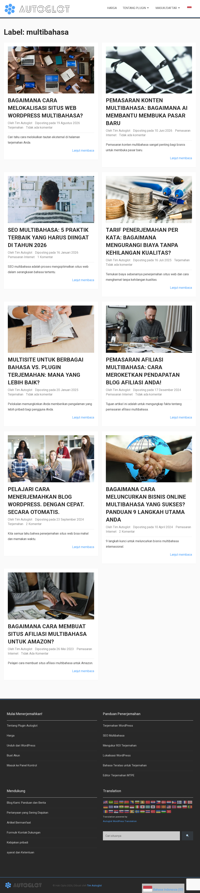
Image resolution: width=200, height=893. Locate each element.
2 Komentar (34, 524)
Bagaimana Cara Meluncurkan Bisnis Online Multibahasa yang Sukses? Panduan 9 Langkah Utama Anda (146, 504)
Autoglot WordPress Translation (120, 821)
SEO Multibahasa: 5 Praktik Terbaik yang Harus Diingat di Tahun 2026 (48, 237)
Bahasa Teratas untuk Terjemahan (125, 765)
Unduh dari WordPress (21, 745)
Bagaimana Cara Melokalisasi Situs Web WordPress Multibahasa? (45, 108)
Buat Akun (13, 755)
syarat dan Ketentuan (20, 852)
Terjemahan (15, 127)
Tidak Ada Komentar (34, 653)
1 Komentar (45, 257)
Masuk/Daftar (166, 8)
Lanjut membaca (83, 150)
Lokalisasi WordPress (117, 755)
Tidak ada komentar (39, 127)
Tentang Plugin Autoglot (22, 725)
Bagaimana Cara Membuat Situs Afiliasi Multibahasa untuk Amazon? (47, 634)
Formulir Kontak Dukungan (23, 832)
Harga (112, 8)
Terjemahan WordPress (118, 725)
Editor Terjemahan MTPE (118, 775)
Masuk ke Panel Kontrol (22, 765)
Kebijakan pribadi (17, 842)
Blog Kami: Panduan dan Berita (26, 802)
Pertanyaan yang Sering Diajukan (27, 812)
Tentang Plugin (134, 8)
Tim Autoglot (23, 123)
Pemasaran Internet (21, 257)
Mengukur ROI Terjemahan (120, 745)
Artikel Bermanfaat (19, 822)
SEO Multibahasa (113, 735)
